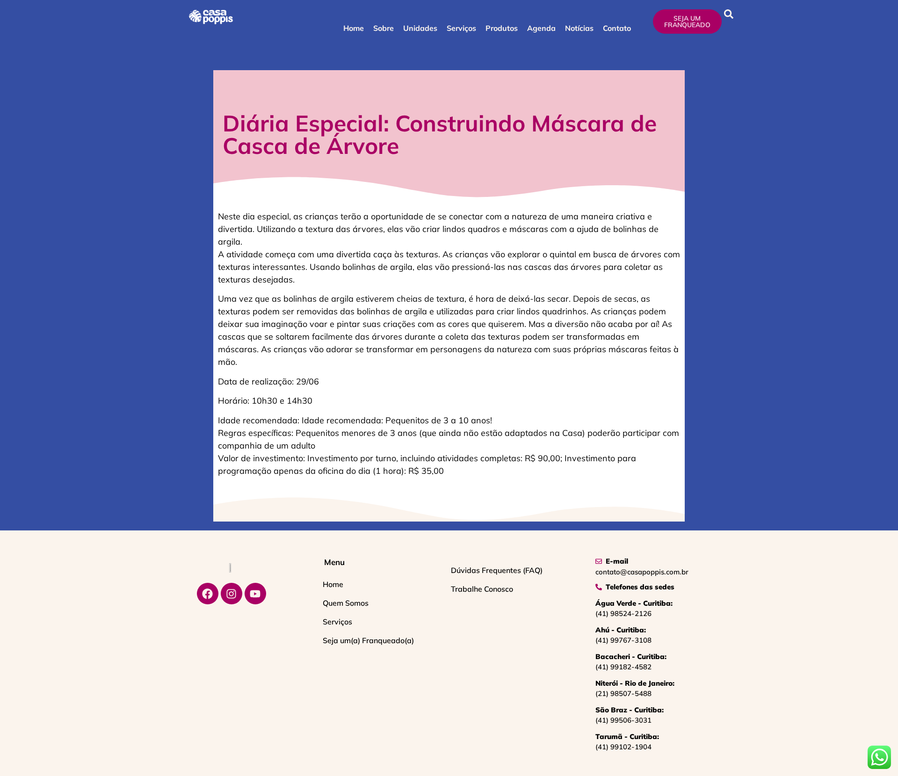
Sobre (383, 28)
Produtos (501, 28)
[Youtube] (255, 593)
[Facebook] (207, 593)
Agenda (541, 28)
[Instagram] (231, 593)
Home (353, 28)
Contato (617, 28)
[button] (728, 14)
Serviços (461, 28)
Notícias (579, 28)
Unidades (420, 28)
